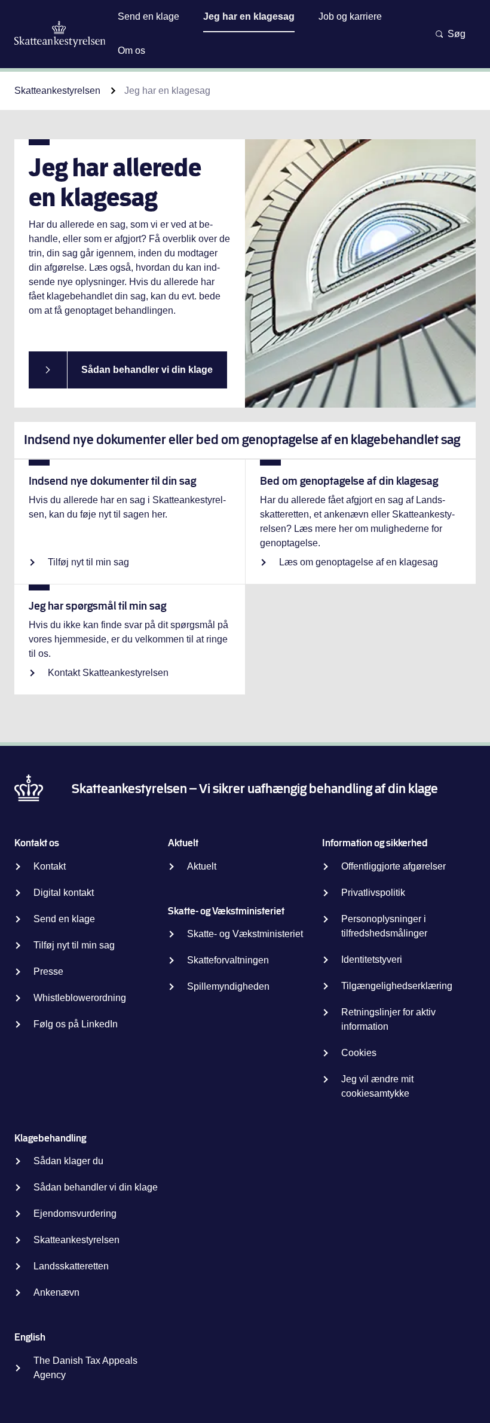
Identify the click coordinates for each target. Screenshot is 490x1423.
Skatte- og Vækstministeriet (245, 934)
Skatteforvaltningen (228, 960)
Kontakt (49, 866)
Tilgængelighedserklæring (396, 986)
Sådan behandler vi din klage (147, 370)
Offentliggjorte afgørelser (393, 866)
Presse (48, 971)
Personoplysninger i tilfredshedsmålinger (384, 926)
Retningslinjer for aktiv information (388, 1019)
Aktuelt (201, 866)
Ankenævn (56, 1292)
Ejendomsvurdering (75, 1213)
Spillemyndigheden (228, 986)
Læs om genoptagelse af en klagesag (358, 562)
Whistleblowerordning (79, 998)
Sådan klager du (68, 1161)
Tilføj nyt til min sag (88, 562)
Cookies (358, 1053)
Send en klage (64, 919)
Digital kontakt (63, 893)
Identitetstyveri (371, 959)
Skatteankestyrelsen (57, 90)
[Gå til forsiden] (60, 34)
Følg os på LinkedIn (75, 1024)
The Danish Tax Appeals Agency (85, 1367)
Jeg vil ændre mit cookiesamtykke (377, 1086)
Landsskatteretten (71, 1266)
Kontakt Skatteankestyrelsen (108, 673)
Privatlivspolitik (373, 893)
